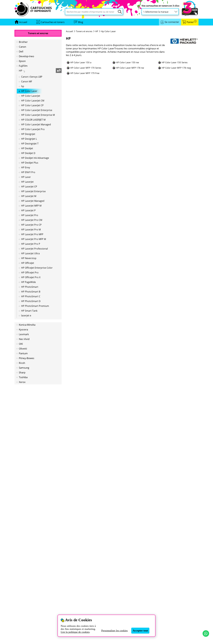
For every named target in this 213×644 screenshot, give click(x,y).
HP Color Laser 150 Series (174, 62)
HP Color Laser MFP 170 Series (85, 67)
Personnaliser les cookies (114, 630)
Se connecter (172, 22)
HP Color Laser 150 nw (127, 62)
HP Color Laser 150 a (80, 62)
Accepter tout (140, 630)
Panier (191, 22)
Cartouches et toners (52, 22)
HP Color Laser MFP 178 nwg (176, 67)
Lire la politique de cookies (75, 632)
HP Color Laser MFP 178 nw (130, 67)
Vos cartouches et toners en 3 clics (160, 5)
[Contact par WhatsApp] (205, 633)
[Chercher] (120, 12)
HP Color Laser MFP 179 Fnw (84, 73)
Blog (80, 22)
